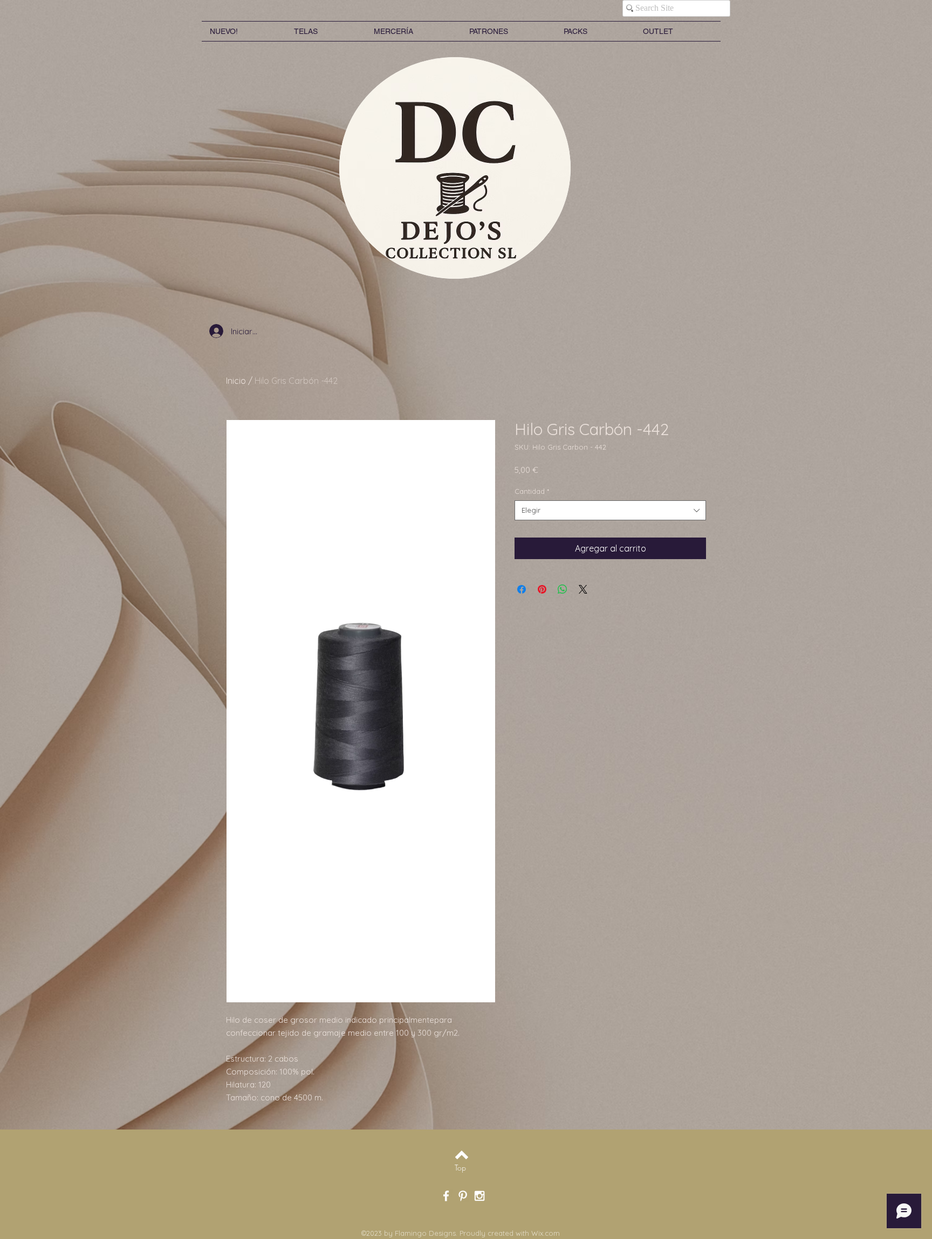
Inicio (236, 380)
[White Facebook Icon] (446, 1196)
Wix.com (545, 1233)
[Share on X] (583, 589)
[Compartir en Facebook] (521, 589)
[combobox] (610, 510)
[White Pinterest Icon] (463, 1196)
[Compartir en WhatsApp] (562, 589)
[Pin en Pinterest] (542, 589)
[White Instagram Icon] (479, 1196)
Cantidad (532, 491)
